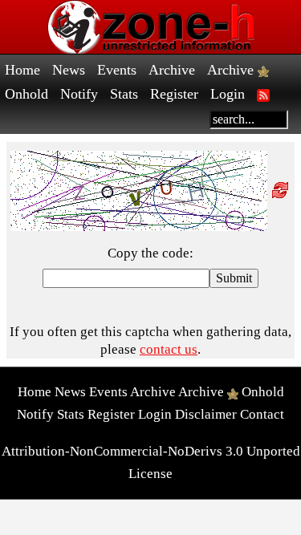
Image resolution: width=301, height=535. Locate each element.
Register (174, 94)
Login (227, 94)
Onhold (26, 94)
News (68, 70)
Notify (79, 94)
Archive (171, 70)
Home (22, 70)
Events (116, 70)
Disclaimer (206, 414)
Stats (124, 94)
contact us (168, 349)
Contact (262, 414)
